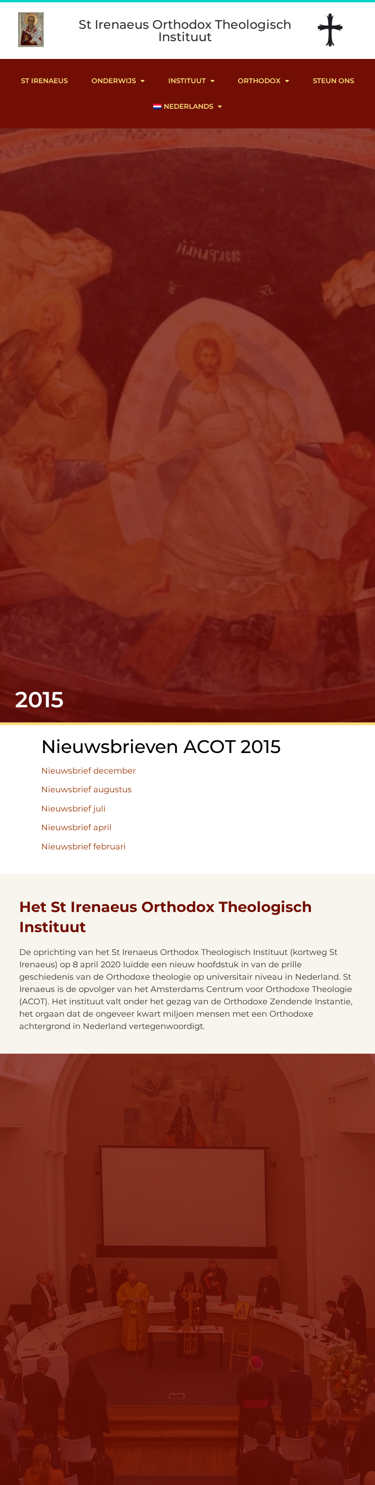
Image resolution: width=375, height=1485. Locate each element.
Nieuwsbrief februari (83, 847)
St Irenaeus (44, 80)
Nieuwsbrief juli (73, 809)
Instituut (187, 80)
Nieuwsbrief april (76, 827)
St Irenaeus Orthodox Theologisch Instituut (185, 30)
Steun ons (333, 80)
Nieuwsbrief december (88, 771)
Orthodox (259, 80)
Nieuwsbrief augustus (86, 790)
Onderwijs (113, 80)
